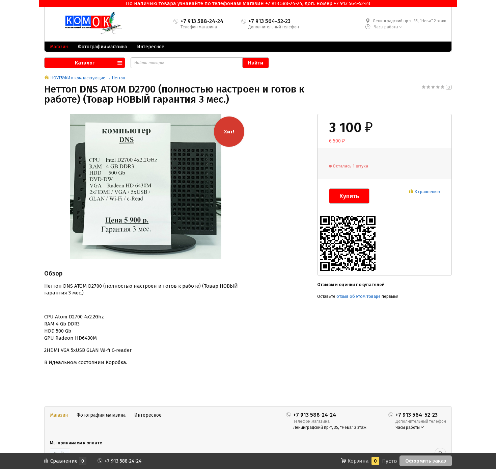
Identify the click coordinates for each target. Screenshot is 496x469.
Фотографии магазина (102, 47)
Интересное (150, 47)
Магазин (59, 47)
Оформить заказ (425, 461)
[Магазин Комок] (90, 23)
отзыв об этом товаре (358, 296)
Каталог (84, 63)
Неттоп (118, 78)
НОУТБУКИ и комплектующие (78, 78)
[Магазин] (46, 78)
